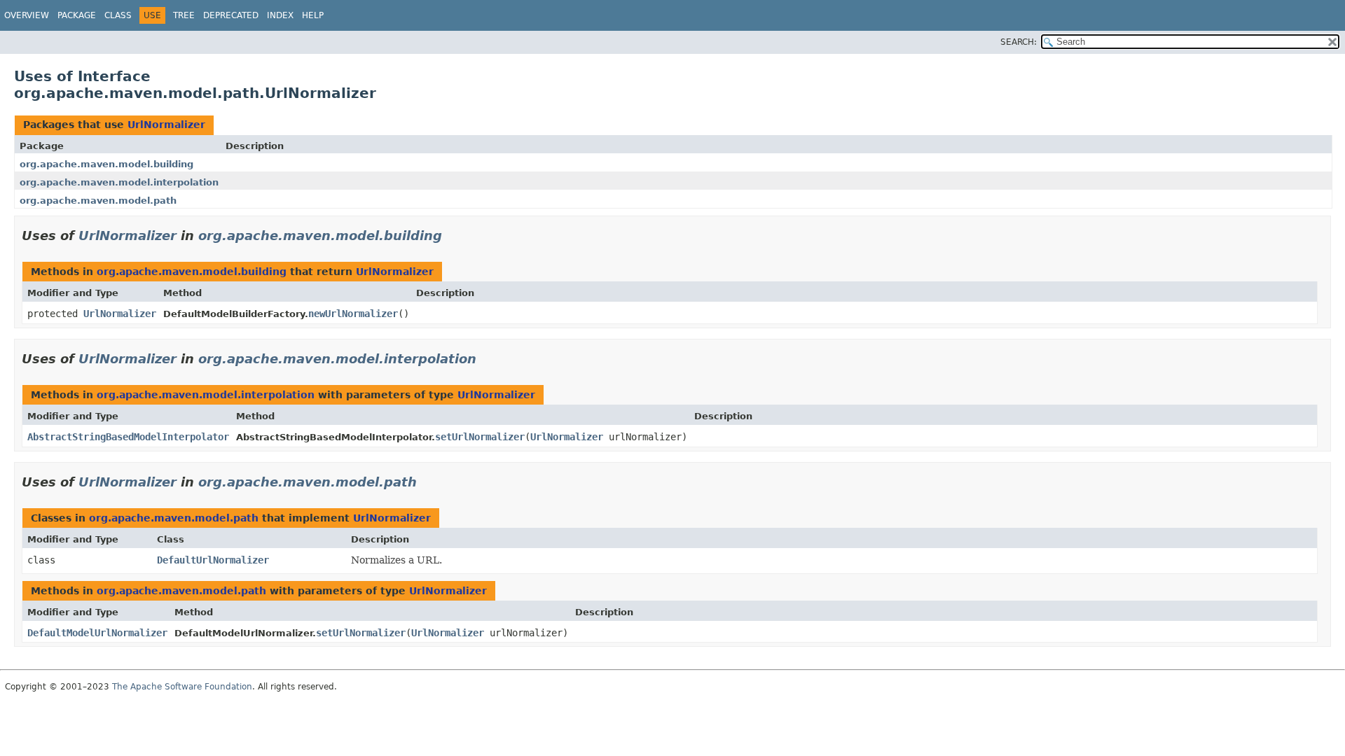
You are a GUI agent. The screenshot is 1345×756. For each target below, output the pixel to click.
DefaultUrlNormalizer (213, 560)
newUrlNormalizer (353, 313)
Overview (26, 15)
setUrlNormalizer (480, 436)
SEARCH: (1018, 42)
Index (280, 15)
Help (313, 15)
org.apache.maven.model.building (106, 164)
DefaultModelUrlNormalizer (97, 632)
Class (118, 15)
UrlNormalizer (166, 124)
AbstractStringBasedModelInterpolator (128, 436)
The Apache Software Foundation (182, 687)
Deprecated (230, 15)
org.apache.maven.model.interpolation (119, 182)
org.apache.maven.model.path (98, 200)
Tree (184, 15)
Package (76, 15)
